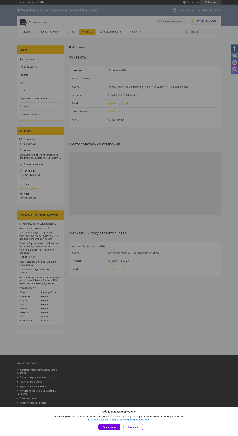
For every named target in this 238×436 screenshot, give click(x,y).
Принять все (109, 427)
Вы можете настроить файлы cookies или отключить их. (118, 419)
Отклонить (133, 427)
